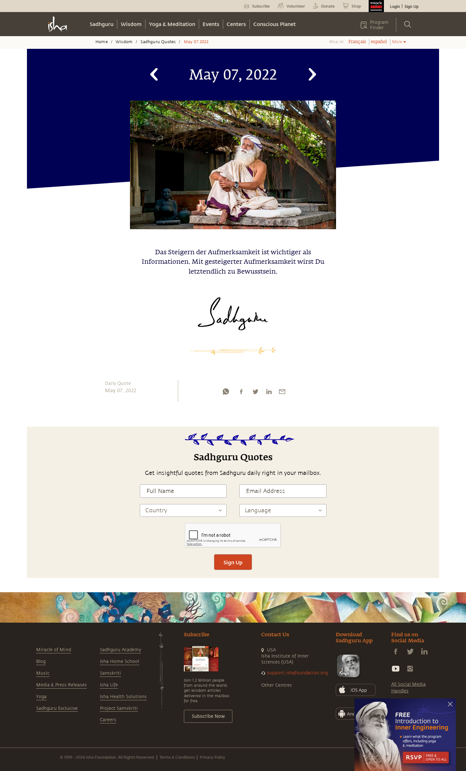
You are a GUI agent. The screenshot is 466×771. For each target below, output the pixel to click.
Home (101, 42)
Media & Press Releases (61, 685)
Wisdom (131, 24)
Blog (41, 661)
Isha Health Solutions (123, 696)
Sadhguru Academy (120, 649)
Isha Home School (119, 661)
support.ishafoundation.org (297, 673)
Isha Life (109, 685)
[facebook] (241, 393)
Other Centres (276, 685)
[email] (282, 393)
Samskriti (110, 673)
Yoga (41, 696)
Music (42, 673)
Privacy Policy (212, 757)
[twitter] (255, 393)
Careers (108, 719)
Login (395, 6)
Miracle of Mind (53, 649)
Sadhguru (101, 24)
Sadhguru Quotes (158, 42)
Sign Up (411, 6)
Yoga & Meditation (172, 24)
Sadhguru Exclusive (57, 708)
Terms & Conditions (177, 757)
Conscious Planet (274, 24)
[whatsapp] (225, 393)
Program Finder (379, 25)
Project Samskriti (119, 708)
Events (211, 24)
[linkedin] (268, 393)
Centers (236, 24)
